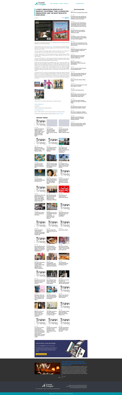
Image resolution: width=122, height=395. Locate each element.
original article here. (59, 113)
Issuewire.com (49, 46)
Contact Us (66, 3)
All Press (61, 3)
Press (37, 388)
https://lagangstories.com (39, 109)
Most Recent (56, 3)
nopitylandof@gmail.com (39, 104)
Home (51, 3)
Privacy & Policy (57, 388)
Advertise (40, 388)
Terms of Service (50, 388)
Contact (44, 388)
